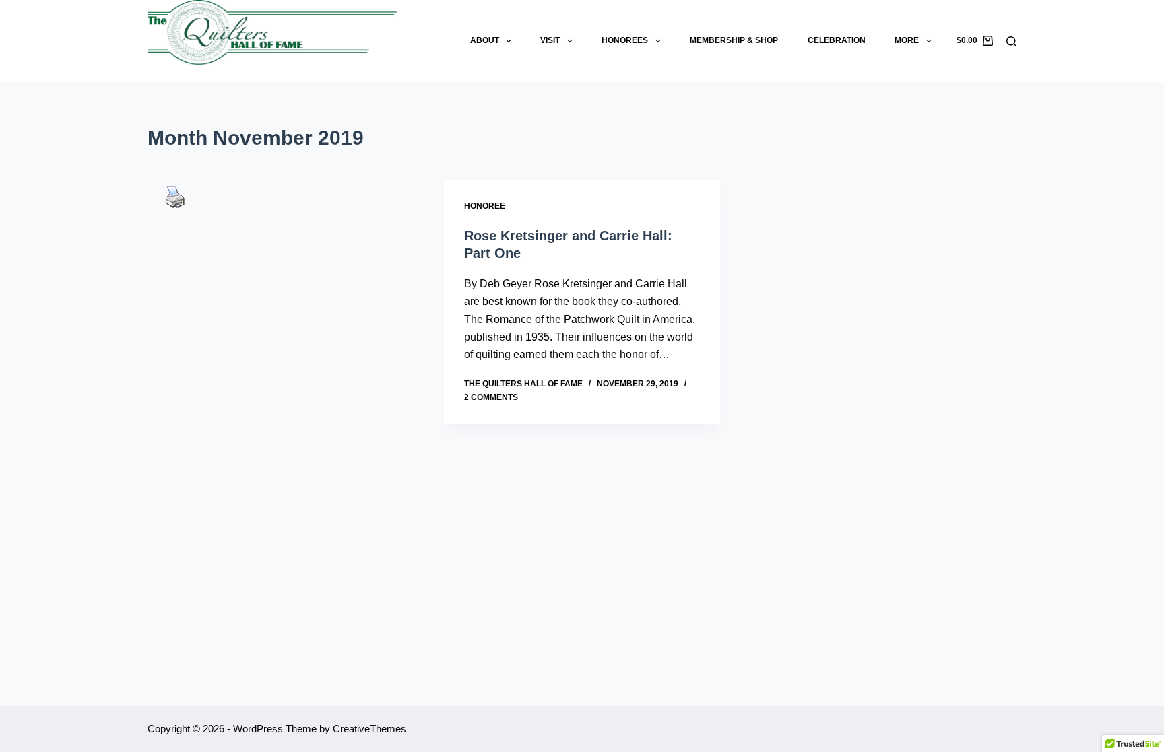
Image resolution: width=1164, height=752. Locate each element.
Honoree (484, 206)
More (907, 40)
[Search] (1011, 41)
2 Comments (491, 397)
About (484, 40)
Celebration (837, 40)
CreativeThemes (369, 728)
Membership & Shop (734, 40)
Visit (550, 40)
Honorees (625, 40)
